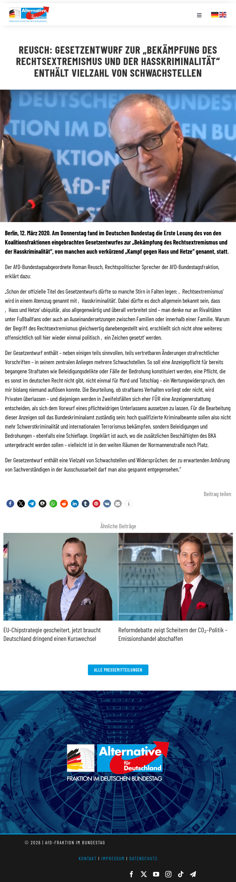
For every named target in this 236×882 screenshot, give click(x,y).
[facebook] (131, 874)
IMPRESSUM (113, 858)
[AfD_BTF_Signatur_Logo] (29, 9)
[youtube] (156, 874)
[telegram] (193, 874)
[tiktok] (181, 874)
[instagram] (168, 874)
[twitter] (144, 874)
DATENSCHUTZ (143, 858)
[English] (223, 13)
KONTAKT (88, 858)
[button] (10, 503)
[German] (215, 13)
